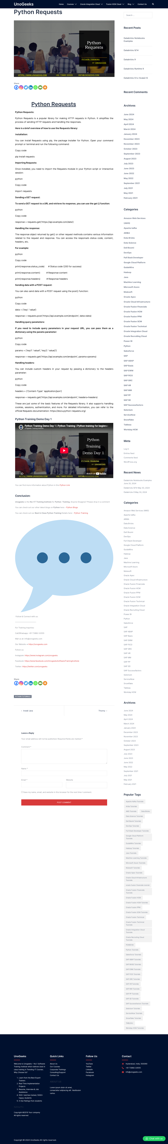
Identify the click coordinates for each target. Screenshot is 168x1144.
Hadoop (127, 272)
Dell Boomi (129, 247)
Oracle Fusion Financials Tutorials (135, 891)
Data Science (130, 243)
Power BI (128, 341)
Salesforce (129, 351)
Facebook (90, 1072)
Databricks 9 (130, 59)
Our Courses (55, 1066)
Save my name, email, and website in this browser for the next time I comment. (57, 792)
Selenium (128, 410)
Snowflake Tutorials (133, 1018)
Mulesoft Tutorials (133, 868)
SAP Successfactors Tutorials (137, 1004)
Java (126, 277)
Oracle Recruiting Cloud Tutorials (135, 938)
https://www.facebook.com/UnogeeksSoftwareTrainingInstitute (52, 661)
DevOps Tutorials (132, 826)
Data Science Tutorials (134, 816)
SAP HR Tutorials (132, 984)
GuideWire (129, 267)
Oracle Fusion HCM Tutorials (137, 903)
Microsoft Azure (131, 287)
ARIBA (127, 233)
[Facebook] (16, 87)
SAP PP (127, 395)
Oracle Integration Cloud (90, 4)
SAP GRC (128, 380)
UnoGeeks (24, 4)
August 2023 (130, 158)
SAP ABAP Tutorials (133, 959)
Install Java (28, 711)
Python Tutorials (22, 696)
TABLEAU (129, 1023)
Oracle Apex (130, 297)
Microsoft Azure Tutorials (135, 863)
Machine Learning (132, 282)
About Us (53, 1064)
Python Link (65, 485)
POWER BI (129, 945)
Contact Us (142, 4)
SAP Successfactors (133, 405)
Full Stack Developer (133, 257)
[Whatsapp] (35, 87)
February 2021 (131, 198)
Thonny (102, 711)
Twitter (88, 1066)
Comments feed (131, 457)
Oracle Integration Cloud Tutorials (135, 931)
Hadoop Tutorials (132, 848)
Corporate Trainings (58, 1069)
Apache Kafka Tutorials (134, 801)
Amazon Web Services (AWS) (136, 510)
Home (61, 4)
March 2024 (130, 129)
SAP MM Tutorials (132, 989)
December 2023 (132, 139)
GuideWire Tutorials (133, 843)
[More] (45, 87)
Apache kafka (130, 228)
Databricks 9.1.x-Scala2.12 (136, 78)
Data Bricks (129, 238)
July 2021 (128, 188)
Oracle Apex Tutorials (134, 873)
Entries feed (129, 453)
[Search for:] (138, 15)
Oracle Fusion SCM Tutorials (137, 912)
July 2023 (128, 163)
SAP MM (128, 390)
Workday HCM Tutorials (135, 1028)
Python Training (81, 513)
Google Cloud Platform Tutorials (134, 837)
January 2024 (130, 134)
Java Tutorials (131, 853)
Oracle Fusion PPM (133, 316)
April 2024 (129, 124)
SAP (126, 356)
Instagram (90, 1075)
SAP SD (127, 400)
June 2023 (129, 168)
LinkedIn (89, 1069)
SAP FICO (128, 375)
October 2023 (130, 149)
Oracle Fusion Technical (135, 326)
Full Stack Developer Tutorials (137, 831)
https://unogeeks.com (37, 644)
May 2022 (128, 178)
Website (69, 780)
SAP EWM (128, 370)
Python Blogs (72, 507)
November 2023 (132, 144)
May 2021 (128, 193)
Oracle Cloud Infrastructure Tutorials (136, 879)
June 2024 (129, 114)
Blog (129, 4)
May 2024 (128, 119)
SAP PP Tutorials (132, 994)
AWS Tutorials (131, 811)
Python (127, 346)
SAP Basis (128, 365)
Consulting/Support (58, 1072)
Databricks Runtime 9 (134, 68)
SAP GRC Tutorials (133, 979)
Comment (26, 747)
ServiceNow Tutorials (134, 1013)
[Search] (153, 4)
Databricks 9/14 (131, 50)
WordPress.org (130, 462)
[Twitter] (26, 87)
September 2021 (132, 183)
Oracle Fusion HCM (133, 311)
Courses (70, 4)
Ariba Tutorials (131, 806)
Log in (126, 449)
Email (24, 780)
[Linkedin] (31, 87)
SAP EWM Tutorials (133, 969)
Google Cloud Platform (134, 262)
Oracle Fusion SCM (133, 321)
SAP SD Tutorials (132, 999)
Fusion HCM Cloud (113, 4)
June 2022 (129, 173)
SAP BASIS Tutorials (133, 964)
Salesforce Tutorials (133, 955)
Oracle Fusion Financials (135, 306)
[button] (154, 1138)
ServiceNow (129, 415)
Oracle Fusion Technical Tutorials (135, 923)
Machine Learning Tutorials (136, 858)
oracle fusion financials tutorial (137, 885)
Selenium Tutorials (133, 1008)
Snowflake (129, 419)
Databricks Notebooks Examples (134, 39)
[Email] (40, 87)
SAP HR (127, 385)
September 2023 (132, 153)
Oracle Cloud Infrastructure (137, 302)
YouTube (89, 1064)
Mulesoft (128, 292)
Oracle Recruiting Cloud (135, 336)
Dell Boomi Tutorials (133, 821)
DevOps (127, 252)
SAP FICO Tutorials (133, 974)
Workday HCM (131, 429)
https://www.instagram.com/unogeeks (41, 655)
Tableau (127, 424)
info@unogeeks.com (134, 1072)
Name (24, 768)
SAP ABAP (129, 361)
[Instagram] (21, 87)
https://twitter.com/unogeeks (34, 666)
